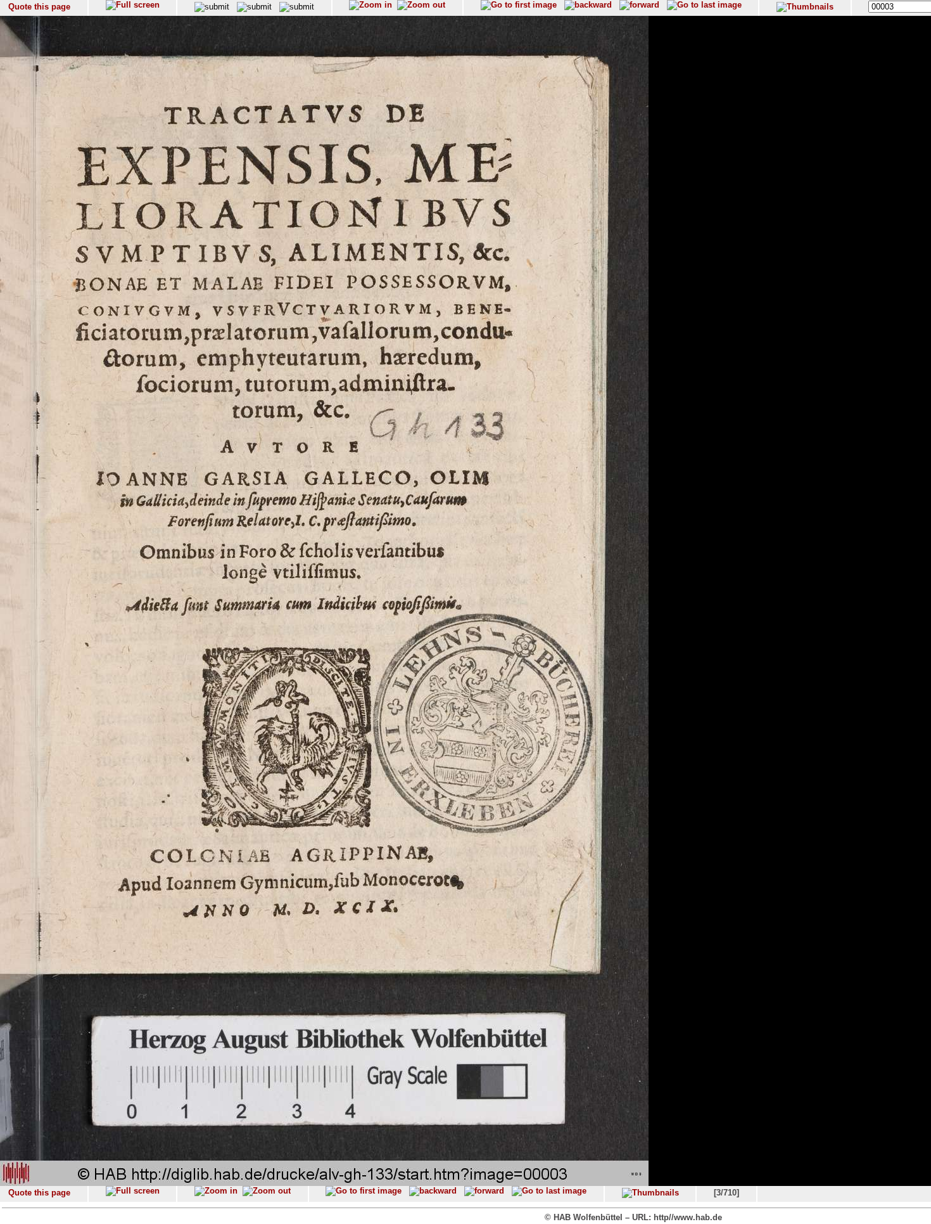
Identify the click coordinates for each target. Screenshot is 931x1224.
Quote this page (39, 6)
